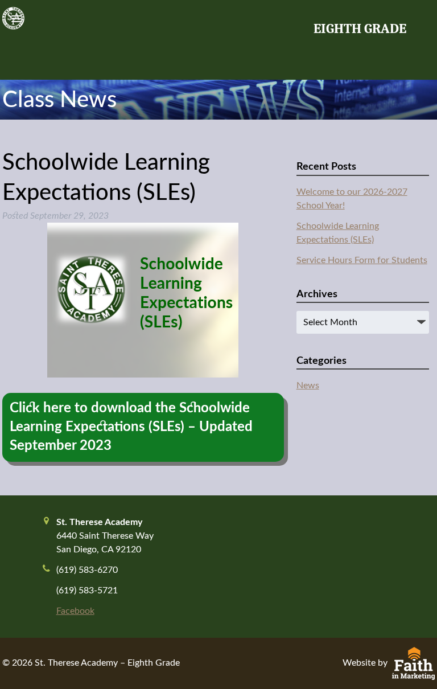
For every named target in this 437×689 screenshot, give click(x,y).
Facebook (75, 611)
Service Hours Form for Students (361, 260)
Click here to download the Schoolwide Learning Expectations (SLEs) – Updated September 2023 (131, 427)
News (307, 385)
